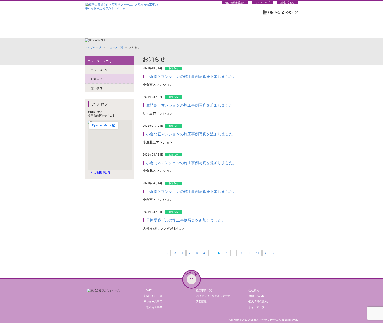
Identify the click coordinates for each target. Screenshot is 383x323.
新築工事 (138, 31)
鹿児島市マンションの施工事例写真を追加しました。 (191, 105)
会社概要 (280, 31)
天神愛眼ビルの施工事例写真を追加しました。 (185, 220)
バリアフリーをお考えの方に (213, 296)
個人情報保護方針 (235, 2)
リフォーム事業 (153, 301)
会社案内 (253, 290)
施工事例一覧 (204, 290)
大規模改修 (209, 31)
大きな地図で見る (99, 172)
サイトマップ (262, 2)
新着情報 (201, 301)
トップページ (103, 31)
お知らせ (96, 79)
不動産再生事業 (153, 307)
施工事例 (244, 31)
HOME (148, 290)
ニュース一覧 (115, 47)
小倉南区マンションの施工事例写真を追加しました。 (191, 76)
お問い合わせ (287, 2)
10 (248, 253)
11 (257, 253)
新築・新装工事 (153, 296)
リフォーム (174, 31)
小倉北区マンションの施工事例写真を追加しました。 (191, 134)
